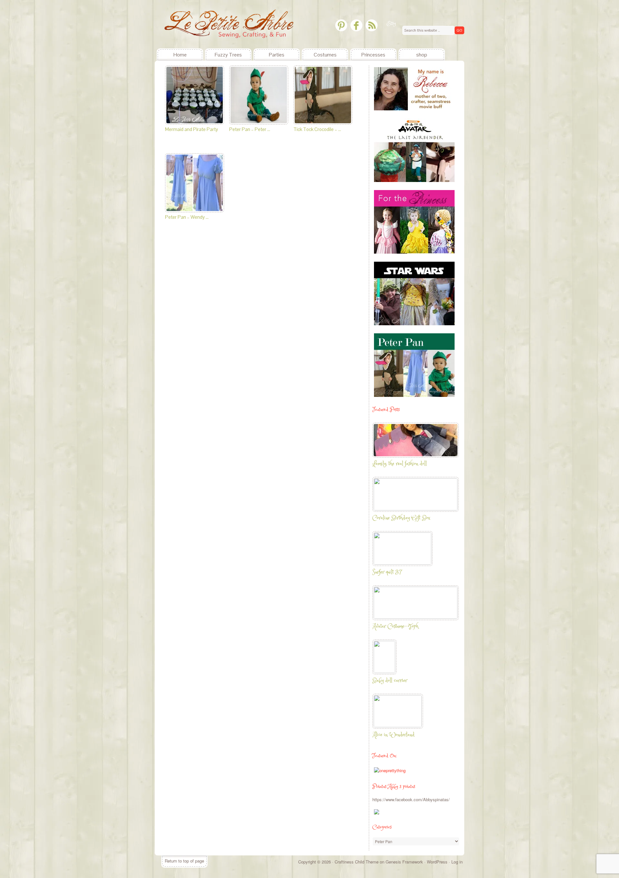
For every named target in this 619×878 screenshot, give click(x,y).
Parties (276, 54)
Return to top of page (184, 861)
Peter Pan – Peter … (249, 129)
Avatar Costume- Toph (395, 626)
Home (180, 54)
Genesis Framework (404, 862)
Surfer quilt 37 (387, 572)
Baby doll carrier (389, 680)
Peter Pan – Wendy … (187, 217)
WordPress (437, 862)
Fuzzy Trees (228, 54)
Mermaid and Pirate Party (191, 129)
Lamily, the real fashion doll (399, 463)
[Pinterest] (341, 25)
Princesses (373, 54)
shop (421, 54)
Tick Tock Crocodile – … (317, 129)
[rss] (372, 25)
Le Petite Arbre (203, 24)
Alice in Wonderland (393, 735)
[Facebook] (356, 25)
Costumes (325, 54)
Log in (457, 862)
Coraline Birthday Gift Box (401, 518)
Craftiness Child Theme (356, 862)
